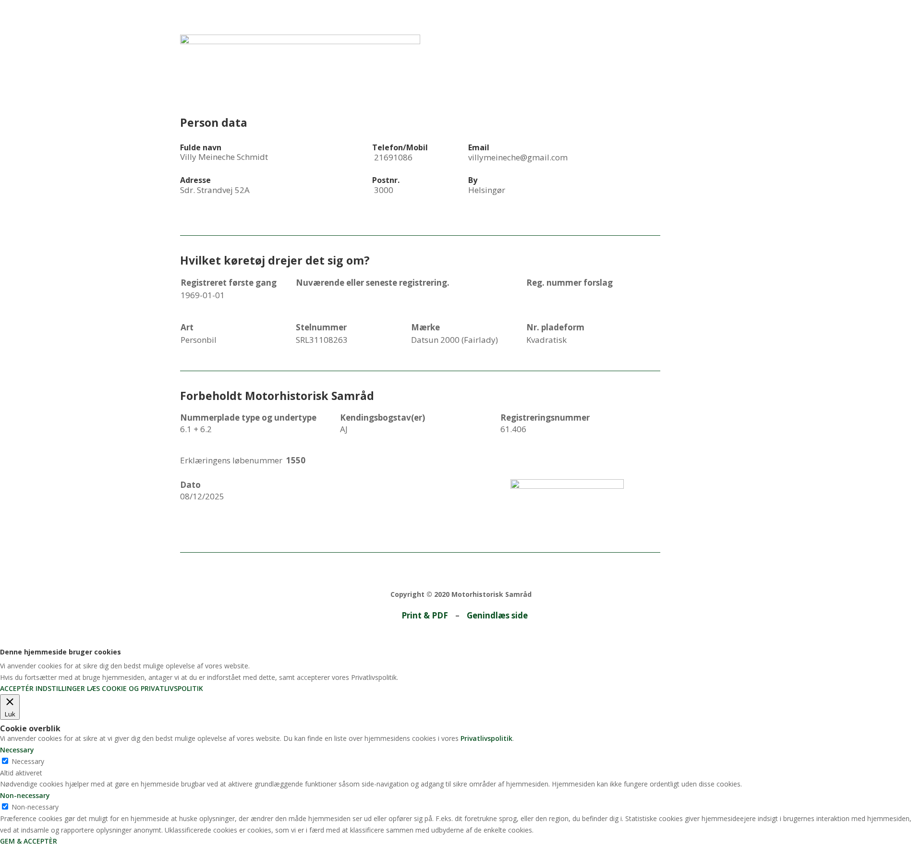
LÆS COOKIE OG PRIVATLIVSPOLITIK (145, 688)
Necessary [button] (17, 749)
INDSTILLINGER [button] (60, 688)
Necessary (28, 761)
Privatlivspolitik (486, 738)
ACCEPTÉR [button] (17, 688)
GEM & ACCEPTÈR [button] (28, 841)
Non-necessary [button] (25, 795)
